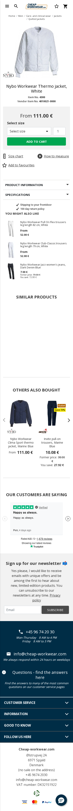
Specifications (17, 195)
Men (20, 15)
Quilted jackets (36, 18)
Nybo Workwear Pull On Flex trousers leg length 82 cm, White (43, 223)
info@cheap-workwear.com (40, 654)
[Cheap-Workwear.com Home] (36, 5)
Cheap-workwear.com (37, 749)
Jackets (57, 15)
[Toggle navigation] (7, 6)
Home (12, 15)
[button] (61, 800)
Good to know (17, 725)
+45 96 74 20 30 (40, 632)
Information (16, 714)
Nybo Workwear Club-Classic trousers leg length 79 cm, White (43, 245)
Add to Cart (36, 141)
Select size (16, 123)
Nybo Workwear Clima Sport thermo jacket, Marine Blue (21, 442)
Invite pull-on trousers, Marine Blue (52, 442)
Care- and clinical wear (38, 15)
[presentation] (67, 420)
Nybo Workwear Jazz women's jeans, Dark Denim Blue (43, 266)
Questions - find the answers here (40, 675)
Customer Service (19, 702)
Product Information (24, 185)
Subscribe (55, 610)
